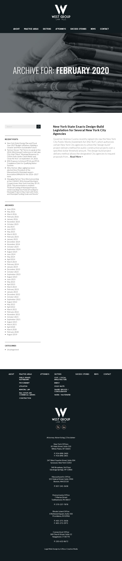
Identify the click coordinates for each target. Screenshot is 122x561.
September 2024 (13, 249)
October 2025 (12, 224)
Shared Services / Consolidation (61, 390)
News (93, 29)
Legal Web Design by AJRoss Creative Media (61, 549)
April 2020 (11, 327)
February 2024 (13, 264)
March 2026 (12, 214)
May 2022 (11, 304)
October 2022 (12, 297)
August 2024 (12, 252)
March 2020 (12, 329)
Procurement (24, 383)
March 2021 (12, 324)
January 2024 (12, 267)
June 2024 (11, 254)
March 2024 (12, 262)
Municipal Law (24, 389)
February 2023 (13, 289)
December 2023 (13, 269)
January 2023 (12, 292)
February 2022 (13, 312)
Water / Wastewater (62, 395)
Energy (57, 383)
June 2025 (11, 229)
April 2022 (11, 307)
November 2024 (13, 244)
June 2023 (11, 279)
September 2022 (13, 299)
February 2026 (13, 217)
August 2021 (12, 322)
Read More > (76, 156)
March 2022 (12, 309)
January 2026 (12, 219)
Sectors (47, 29)
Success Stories (78, 29)
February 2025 (13, 237)
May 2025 (11, 232)
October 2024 (12, 247)
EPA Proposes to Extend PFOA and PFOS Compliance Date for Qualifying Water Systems (23, 163)
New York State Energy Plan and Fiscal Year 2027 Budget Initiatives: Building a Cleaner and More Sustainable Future (22, 145)
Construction (25, 398)
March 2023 (12, 287)
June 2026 (11, 209)
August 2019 (12, 334)
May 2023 (11, 282)
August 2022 (12, 302)
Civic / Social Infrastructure (60, 378)
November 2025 (13, 222)
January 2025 (12, 239)
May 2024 (11, 257)
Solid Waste (59, 386)
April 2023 (11, 284)
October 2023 (12, 272)
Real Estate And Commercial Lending (27, 394)
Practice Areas (31, 29)
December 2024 (13, 242)
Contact (104, 29)
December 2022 (13, 294)
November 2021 (13, 314)
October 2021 (12, 317)
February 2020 (13, 332)
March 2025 (12, 234)
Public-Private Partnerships (24, 378)
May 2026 (11, 212)
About (16, 29)
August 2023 (12, 277)
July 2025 (11, 227)
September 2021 (13, 319)
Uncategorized (13, 350)
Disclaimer (70, 437)
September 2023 (13, 274)
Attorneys (61, 29)
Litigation (23, 386)
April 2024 (11, 259)
